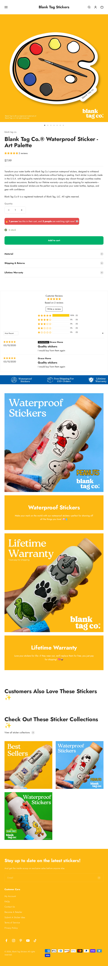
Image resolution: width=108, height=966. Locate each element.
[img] (10, 341)
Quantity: (8, 203)
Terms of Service (12, 922)
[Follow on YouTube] (28, 940)
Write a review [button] (54, 309)
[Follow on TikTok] (35, 940)
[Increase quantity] (22, 210)
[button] (11, 153)
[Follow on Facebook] (6, 940)
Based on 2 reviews (54, 302)
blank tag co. (10, 132)
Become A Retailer (13, 912)
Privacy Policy (11, 928)
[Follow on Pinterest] (21, 940)
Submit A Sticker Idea (14, 917)
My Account (10, 896)
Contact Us (9, 906)
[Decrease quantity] (9, 210)
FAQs (7, 901)
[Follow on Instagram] (13, 940)
